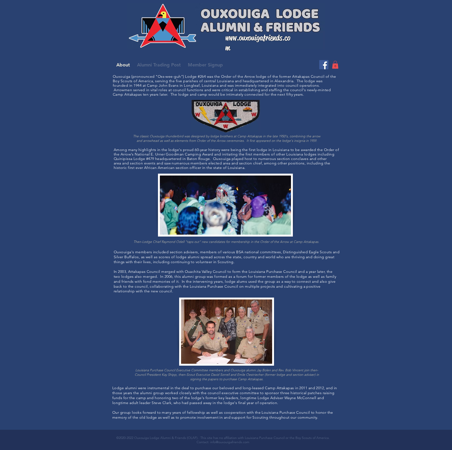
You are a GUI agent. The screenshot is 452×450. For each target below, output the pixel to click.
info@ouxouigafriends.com (229, 442)
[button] (335, 65)
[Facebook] (323, 64)
